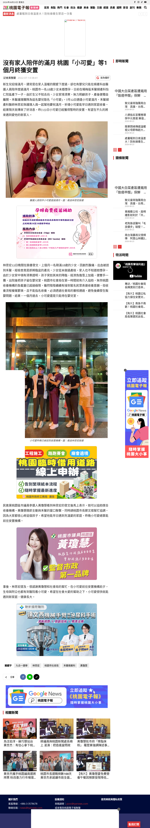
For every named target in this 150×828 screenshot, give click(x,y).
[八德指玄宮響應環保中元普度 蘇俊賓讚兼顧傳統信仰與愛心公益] (118, 115)
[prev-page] (115, 150)
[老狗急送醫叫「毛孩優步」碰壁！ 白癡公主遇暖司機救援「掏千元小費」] (118, 224)
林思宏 (36, 665)
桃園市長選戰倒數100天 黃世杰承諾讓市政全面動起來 (56, 776)
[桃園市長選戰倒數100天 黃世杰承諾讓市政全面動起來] (57, 761)
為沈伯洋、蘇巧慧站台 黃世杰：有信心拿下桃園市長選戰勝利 (20, 743)
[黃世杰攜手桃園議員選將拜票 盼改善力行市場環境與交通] (20, 761)
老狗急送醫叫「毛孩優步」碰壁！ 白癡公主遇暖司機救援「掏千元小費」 (135, 225)
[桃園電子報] (21, 7)
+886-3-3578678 (28, 803)
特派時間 (122, 255)
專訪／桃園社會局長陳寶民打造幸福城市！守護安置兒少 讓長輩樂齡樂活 (135, 285)
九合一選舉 (22, 665)
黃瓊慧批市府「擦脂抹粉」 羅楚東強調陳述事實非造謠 (92, 743)
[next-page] (120, 150)
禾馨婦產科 (69, 665)
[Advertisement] (75, 818)
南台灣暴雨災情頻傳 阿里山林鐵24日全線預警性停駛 (135, 236)
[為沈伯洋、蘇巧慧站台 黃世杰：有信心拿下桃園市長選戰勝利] (20, 728)
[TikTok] (142, 2)
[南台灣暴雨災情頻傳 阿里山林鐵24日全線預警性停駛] (118, 236)
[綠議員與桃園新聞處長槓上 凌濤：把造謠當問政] (57, 728)
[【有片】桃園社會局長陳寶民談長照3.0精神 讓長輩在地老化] (118, 315)
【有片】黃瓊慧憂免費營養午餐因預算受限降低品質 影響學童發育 (93, 776)
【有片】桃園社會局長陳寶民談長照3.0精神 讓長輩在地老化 (135, 315)
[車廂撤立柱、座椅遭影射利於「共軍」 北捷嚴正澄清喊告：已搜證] (118, 212)
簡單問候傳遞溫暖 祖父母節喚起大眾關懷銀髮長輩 (135, 128)
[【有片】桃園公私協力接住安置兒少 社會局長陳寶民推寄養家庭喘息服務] (118, 295)
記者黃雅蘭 (9, 77)
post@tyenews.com (77, 803)
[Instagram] (138, 2)
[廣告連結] (57, 696)
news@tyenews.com (31, 807)
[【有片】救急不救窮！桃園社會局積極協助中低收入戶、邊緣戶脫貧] (118, 305)
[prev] (140, 14)
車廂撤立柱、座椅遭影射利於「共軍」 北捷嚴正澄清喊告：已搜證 (135, 213)
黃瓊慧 (83, 665)
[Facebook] (135, 2)
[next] (145, 14)
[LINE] (30, 677)
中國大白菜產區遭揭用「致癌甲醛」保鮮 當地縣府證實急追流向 (131, 93)
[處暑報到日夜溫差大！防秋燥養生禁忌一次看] (118, 139)
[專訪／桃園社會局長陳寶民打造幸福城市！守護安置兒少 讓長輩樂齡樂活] (118, 285)
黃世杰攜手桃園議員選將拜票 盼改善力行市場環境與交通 (20, 776)
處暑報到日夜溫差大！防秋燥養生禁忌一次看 (135, 140)
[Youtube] (145, 2)
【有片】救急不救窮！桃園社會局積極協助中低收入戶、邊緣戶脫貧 (135, 305)
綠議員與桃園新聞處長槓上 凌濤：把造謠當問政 (56, 743)
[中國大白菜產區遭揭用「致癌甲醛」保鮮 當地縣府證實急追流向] (130, 77)
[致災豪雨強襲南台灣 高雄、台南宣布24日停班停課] (118, 104)
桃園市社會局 (52, 665)
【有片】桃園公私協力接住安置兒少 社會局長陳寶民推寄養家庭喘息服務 (135, 295)
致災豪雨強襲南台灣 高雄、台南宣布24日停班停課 (51, 13)
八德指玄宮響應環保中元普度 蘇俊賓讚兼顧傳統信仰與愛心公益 (135, 116)
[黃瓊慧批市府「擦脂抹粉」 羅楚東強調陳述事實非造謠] (93, 728)
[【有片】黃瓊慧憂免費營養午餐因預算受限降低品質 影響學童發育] (93, 761)
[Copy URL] (36, 677)
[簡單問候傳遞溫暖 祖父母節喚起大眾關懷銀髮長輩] (118, 127)
